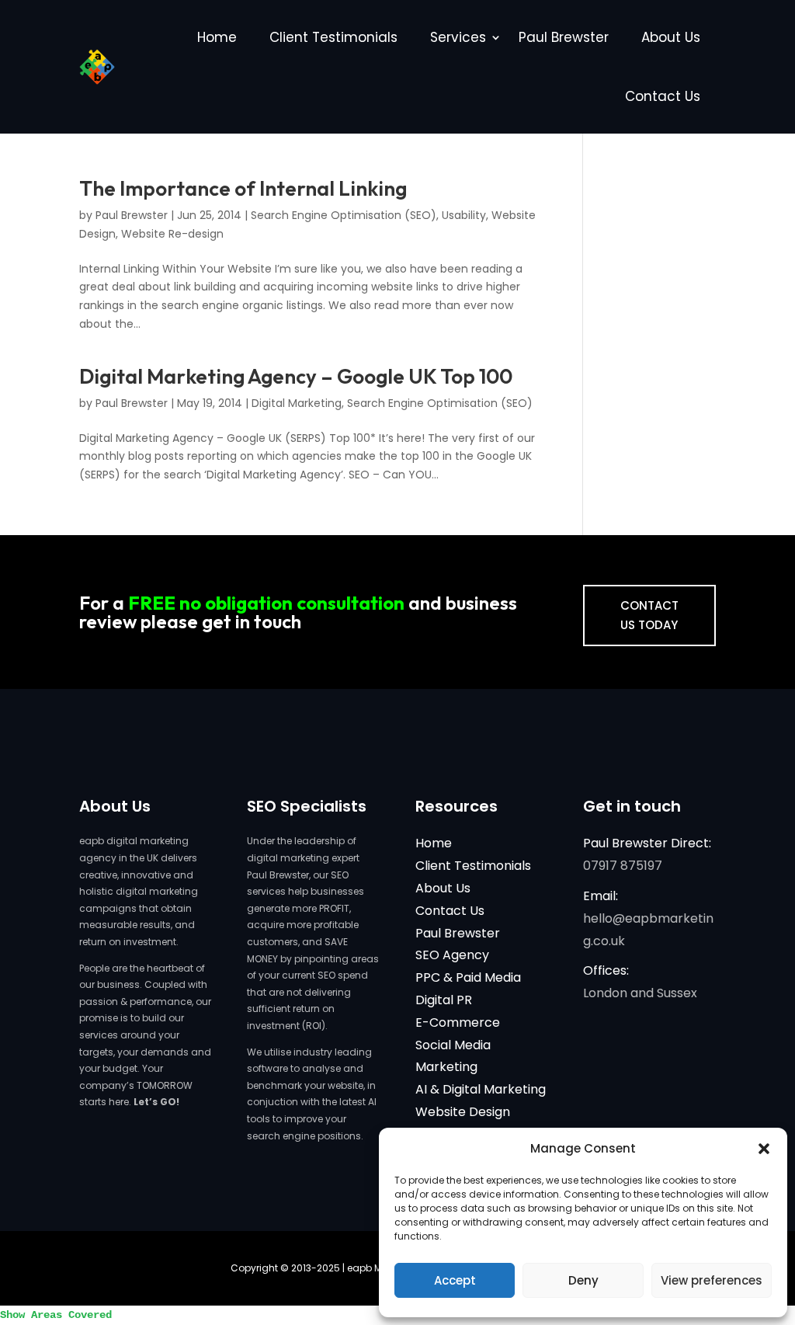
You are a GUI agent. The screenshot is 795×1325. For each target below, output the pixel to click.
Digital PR (443, 1000)
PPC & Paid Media (468, 977)
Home (217, 37)
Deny (583, 1280)
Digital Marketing (297, 403)
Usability (464, 215)
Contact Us (662, 96)
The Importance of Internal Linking (243, 188)
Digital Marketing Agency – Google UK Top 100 (295, 376)
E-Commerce (457, 1022)
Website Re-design (172, 234)
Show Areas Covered (56, 1315)
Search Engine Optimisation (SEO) (343, 215)
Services (458, 37)
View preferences (711, 1280)
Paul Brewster (564, 37)
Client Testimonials (333, 37)
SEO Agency (452, 955)
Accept (455, 1280)
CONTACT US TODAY (649, 615)
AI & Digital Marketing (480, 1089)
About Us (670, 37)
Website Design (462, 1112)
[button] (764, 1148)
